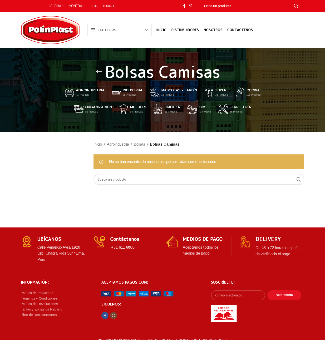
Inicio (98, 144)
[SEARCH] (296, 5)
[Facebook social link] (184, 6)
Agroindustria (118, 144)
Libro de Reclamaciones (39, 315)
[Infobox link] (53, 249)
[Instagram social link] (190, 6)
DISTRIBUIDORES (102, 6)
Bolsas (139, 144)
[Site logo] (50, 30)
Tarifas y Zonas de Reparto (41, 309)
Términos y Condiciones (39, 298)
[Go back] (99, 72)
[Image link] (137, 293)
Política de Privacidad (37, 293)
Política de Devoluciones (39, 304)
